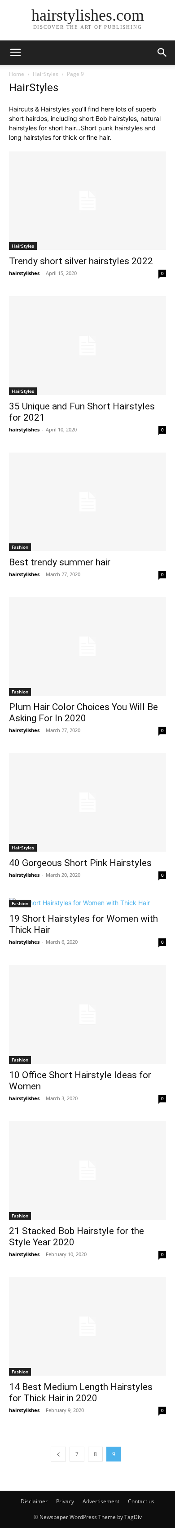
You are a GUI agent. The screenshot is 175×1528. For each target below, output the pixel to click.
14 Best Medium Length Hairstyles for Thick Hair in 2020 (81, 1392)
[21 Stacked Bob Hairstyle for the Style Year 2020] (87, 1170)
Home (16, 74)
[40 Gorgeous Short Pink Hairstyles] (87, 802)
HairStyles (45, 74)
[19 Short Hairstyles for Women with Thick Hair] (87, 902)
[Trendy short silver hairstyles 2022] (87, 200)
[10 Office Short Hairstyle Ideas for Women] (87, 1014)
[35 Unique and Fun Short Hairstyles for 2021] (87, 345)
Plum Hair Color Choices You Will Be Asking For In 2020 (83, 713)
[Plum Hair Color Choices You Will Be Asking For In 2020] (87, 646)
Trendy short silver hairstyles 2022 (81, 261)
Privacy (65, 1501)
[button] (15, 52)
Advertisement (101, 1501)
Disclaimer (34, 1501)
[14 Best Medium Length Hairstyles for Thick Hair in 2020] (87, 1326)
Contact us (141, 1501)
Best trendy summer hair (59, 562)
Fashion (20, 547)
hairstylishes (24, 273)
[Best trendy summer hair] (87, 502)
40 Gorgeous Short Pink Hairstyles (80, 862)
